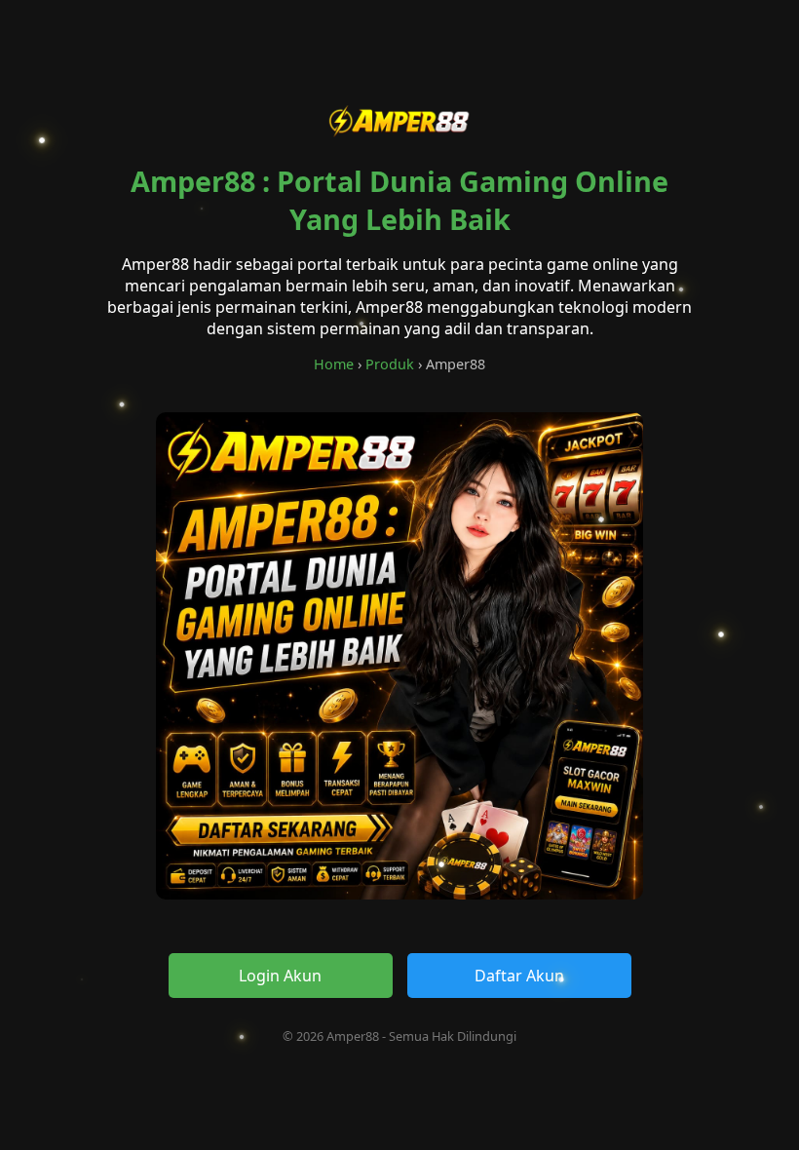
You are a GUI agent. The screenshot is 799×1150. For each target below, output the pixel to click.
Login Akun (280, 975)
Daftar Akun (519, 975)
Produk (389, 364)
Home (334, 364)
